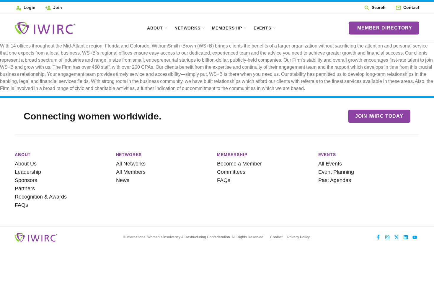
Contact (276, 237)
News (122, 180)
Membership (227, 28)
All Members (131, 172)
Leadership (28, 172)
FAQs (21, 205)
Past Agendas (334, 180)
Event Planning (336, 172)
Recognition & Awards (38, 197)
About (155, 28)
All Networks (131, 164)
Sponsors (26, 180)
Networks (187, 28)
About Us (26, 164)
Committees (231, 172)
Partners (25, 188)
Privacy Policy (298, 237)
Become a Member (239, 164)
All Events (330, 164)
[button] (375, 8)
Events (262, 28)
